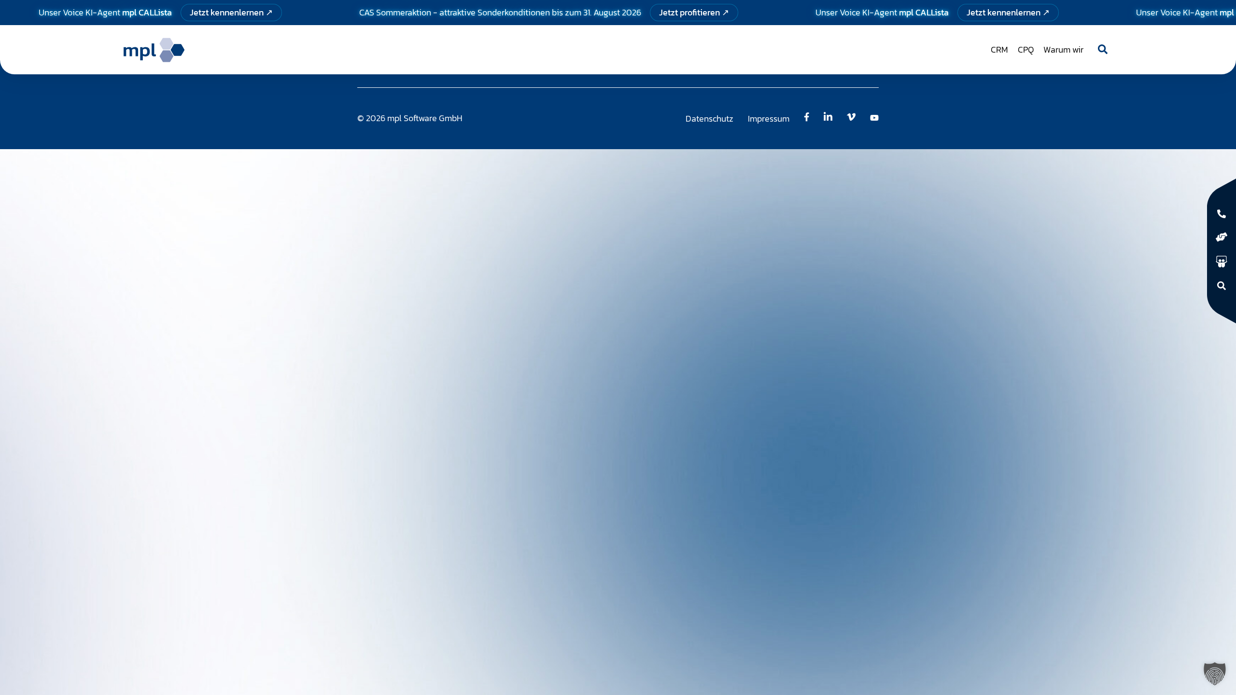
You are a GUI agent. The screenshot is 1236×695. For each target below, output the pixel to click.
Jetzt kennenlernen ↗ (231, 12)
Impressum (768, 118)
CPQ (1026, 49)
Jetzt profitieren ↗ (694, 12)
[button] (1215, 674)
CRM (999, 49)
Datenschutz (709, 118)
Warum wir (1063, 49)
